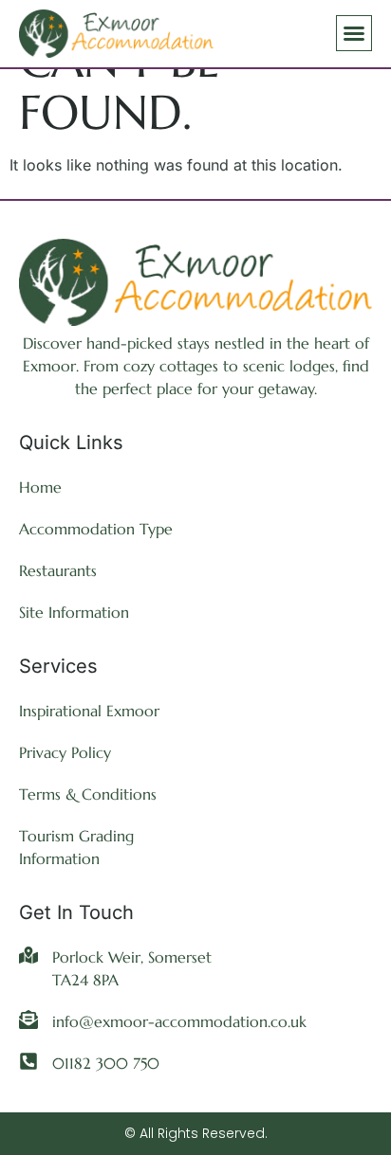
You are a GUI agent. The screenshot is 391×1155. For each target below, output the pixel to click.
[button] (354, 33)
